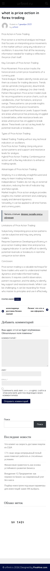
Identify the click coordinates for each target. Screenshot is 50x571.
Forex (17, 299)
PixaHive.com (40, 567)
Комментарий (9, 338)
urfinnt (15, 27)
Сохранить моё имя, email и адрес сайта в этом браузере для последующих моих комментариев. (24, 393)
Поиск (7, 419)
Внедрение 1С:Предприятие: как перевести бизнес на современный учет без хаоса (24, 476)
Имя (4, 370)
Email (5, 379)
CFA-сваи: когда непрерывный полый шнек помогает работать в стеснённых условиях (23, 456)
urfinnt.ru (25, 3)
